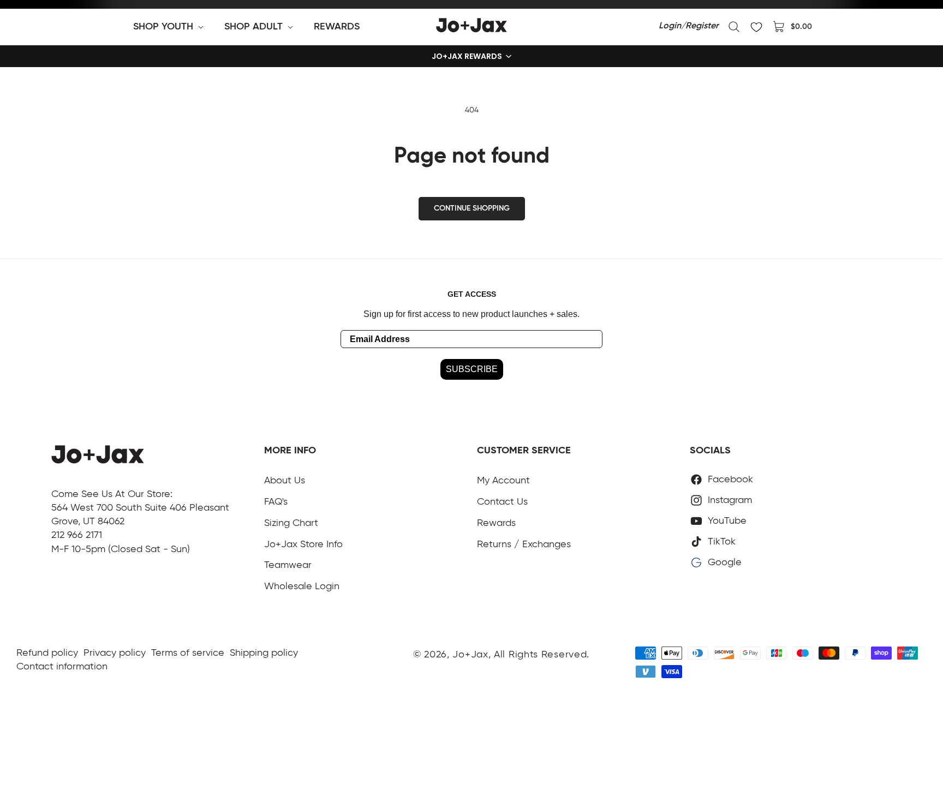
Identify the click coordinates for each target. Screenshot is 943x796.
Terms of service (187, 653)
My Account (503, 481)
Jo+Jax (470, 655)
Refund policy (47, 653)
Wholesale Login (301, 586)
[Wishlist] (756, 26)
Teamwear (288, 565)
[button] (170, 27)
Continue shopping (472, 208)
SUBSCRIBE (472, 369)
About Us (284, 481)
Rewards (496, 523)
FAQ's (276, 502)
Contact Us (502, 502)
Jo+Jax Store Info (303, 544)
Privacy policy (114, 653)
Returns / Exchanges (524, 544)
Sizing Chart (291, 523)
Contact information (62, 667)
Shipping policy (264, 653)
